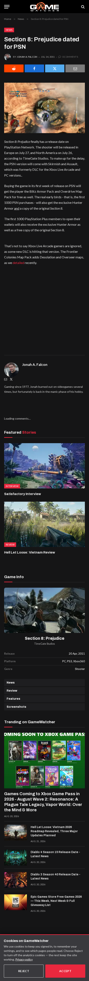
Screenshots (16, 706)
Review (12, 690)
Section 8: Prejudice (44, 638)
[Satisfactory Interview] (44, 465)
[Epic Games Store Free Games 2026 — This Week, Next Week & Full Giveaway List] (15, 902)
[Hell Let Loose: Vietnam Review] (44, 524)
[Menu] (7, 6)
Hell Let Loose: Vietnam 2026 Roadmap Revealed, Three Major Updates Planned (54, 831)
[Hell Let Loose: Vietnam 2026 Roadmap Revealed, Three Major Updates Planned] (15, 832)
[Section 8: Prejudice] (44, 610)
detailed (18, 263)
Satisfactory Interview (22, 494)
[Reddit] (14, 68)
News (9, 30)
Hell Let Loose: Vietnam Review (29, 552)
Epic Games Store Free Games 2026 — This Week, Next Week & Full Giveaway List (56, 901)
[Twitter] (11, 379)
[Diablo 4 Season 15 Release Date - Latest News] (15, 857)
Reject (23, 971)
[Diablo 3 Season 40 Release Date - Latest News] (15, 880)
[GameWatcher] (44, 6)
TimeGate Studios (44, 643)
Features (13, 698)
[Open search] (82, 6)
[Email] (75, 68)
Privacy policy (24, 959)
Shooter (80, 669)
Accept (65, 971)
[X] (55, 68)
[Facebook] (34, 68)
